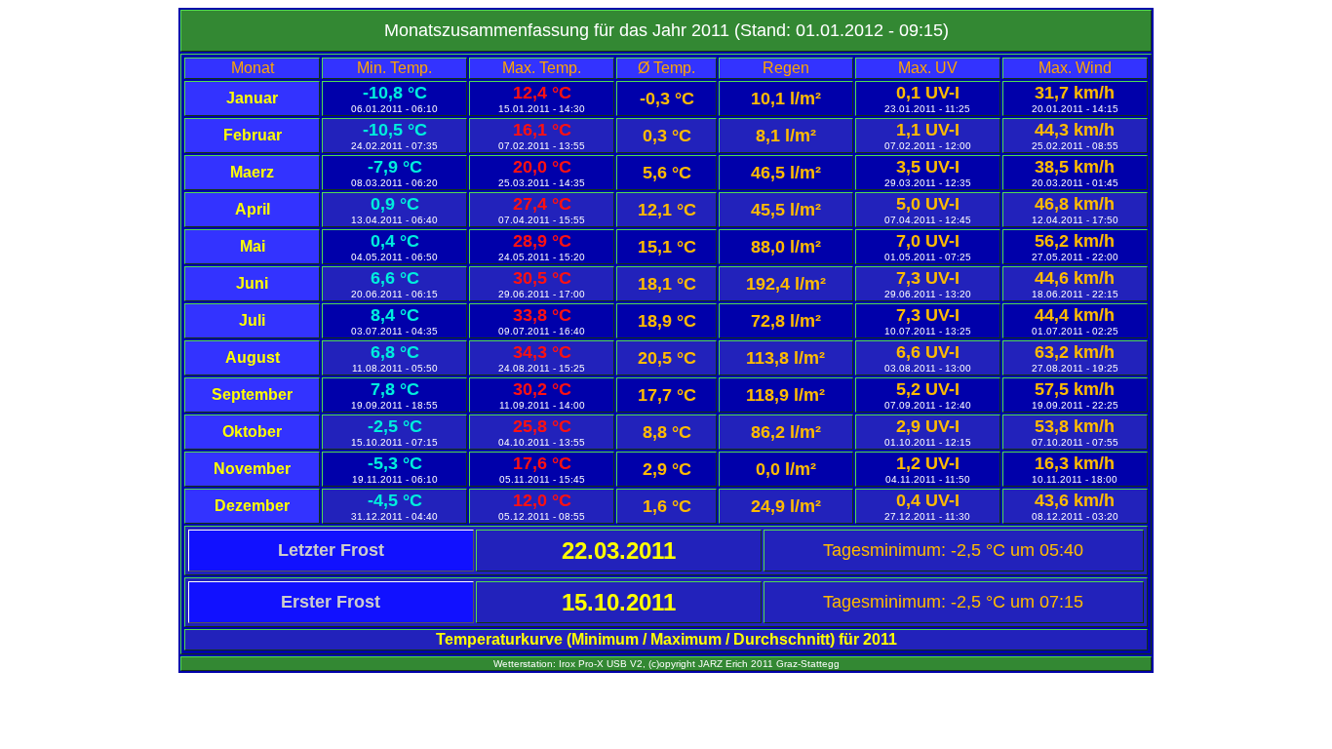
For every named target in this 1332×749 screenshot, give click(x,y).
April (252, 209)
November (252, 468)
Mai (252, 246)
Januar (252, 98)
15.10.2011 (619, 602)
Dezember (252, 505)
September (252, 394)
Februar (252, 135)
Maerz (252, 172)
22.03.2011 (619, 550)
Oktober (252, 431)
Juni (252, 283)
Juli (252, 320)
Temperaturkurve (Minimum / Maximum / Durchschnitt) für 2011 (666, 639)
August (252, 357)
